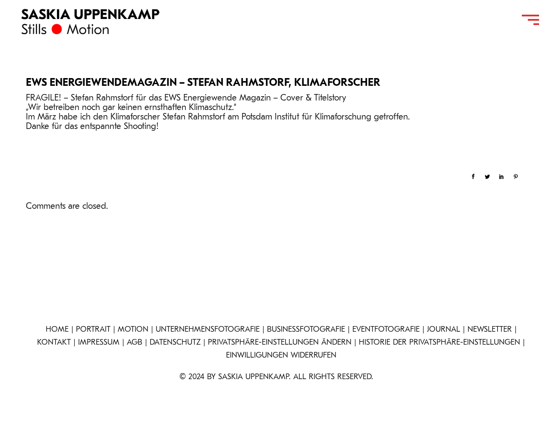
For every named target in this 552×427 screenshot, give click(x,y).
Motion (133, 330)
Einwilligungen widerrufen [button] (281, 356)
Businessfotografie (306, 330)
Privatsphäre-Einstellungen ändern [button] (279, 343)
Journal (443, 330)
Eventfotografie (386, 330)
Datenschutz (175, 343)
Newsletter (489, 330)
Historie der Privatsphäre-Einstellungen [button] (439, 343)
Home (57, 330)
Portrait (93, 330)
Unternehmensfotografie (208, 330)
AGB (134, 343)
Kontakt (54, 343)
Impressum (98, 343)
